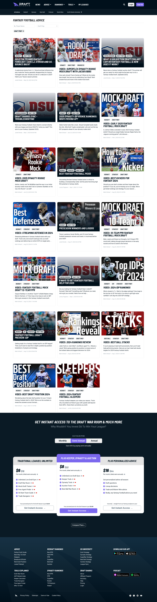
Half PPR (50, 555)
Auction (49, 564)
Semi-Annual (78, 440)
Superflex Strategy (86, 557)
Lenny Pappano (63, 187)
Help (81, 581)
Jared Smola (18, 80)
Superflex (50, 559)
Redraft (26, 12)
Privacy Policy (24, 595)
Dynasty (34, 12)
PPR (48, 557)
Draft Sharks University (73, 12)
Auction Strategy (85, 562)
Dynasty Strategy (85, 555)
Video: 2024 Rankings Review (75, 342)
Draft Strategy (84, 552)
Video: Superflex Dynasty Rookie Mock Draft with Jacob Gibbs (77, 70)
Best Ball (42, 12)
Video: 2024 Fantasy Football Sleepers (70, 395)
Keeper (49, 585)
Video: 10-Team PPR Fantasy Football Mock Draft (118, 234)
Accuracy (83, 578)
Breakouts (17, 559)
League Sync (84, 564)
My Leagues (83, 5)
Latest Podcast (19, 564)
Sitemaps (35, 595)
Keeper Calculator (19, 578)
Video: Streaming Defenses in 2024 (34, 232)
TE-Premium (51, 583)
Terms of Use (45, 595)
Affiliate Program (85, 576)
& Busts (23, 559)
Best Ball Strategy (86, 559)
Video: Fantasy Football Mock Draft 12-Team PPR (31, 289)
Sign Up (140, 4)
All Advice (17, 12)
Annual (94, 440)
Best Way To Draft (20, 555)
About (82, 574)
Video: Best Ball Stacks (116, 342)
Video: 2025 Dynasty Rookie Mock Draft (30, 179)
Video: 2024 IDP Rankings (116, 287)
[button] (39, 479)
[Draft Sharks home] (21, 5)
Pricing (82, 583)
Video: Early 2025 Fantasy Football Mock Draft (117, 125)
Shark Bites (60, 12)
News (37, 5)
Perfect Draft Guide (20, 552)
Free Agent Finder (19, 583)
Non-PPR (50, 552)
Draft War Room (19, 574)
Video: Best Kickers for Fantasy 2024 (116, 179)
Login (131, 4)
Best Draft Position (20, 562)
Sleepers (17, 557)
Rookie (49, 581)
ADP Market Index (20, 576)
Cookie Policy (56, 595)
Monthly (63, 440)
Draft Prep (18, 31)
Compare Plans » (78, 525)
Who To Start (18, 585)
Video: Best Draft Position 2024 (32, 394)
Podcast (51, 12)
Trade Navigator (19, 581)
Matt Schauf (62, 83)
